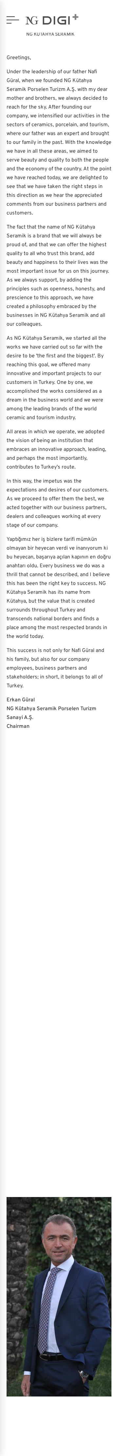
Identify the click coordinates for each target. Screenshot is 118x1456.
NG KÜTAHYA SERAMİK (50, 34)
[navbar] (13, 20)
